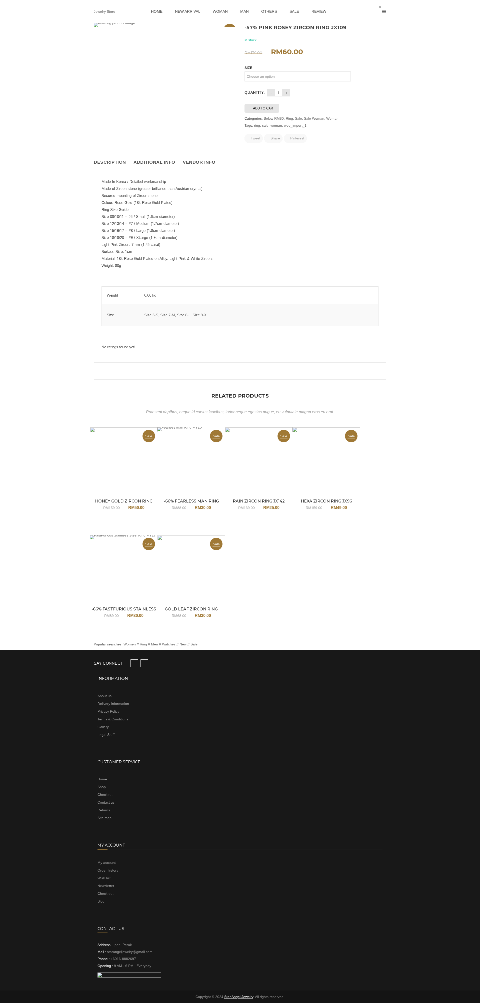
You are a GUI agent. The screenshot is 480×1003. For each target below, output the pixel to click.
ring (257, 125)
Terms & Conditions (113, 719)
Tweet (255, 138)
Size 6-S (151, 315)
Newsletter (106, 886)
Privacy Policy (108, 711)
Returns (104, 810)
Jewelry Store (104, 11)
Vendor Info (199, 162)
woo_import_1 (295, 125)
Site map (105, 818)
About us (105, 696)
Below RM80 (274, 118)
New (183, 644)
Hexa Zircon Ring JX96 (326, 501)
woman (276, 125)
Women (130, 644)
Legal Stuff (106, 735)
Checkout (105, 795)
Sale (298, 118)
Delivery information (113, 704)
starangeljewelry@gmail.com (129, 952)
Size (248, 68)
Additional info (154, 162)
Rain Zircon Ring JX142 (259, 501)
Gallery (103, 727)
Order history (108, 870)
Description (110, 162)
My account (107, 863)
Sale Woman (314, 118)
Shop (102, 787)
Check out (106, 894)
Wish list (104, 878)
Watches (169, 644)
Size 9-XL (200, 315)
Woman (332, 118)
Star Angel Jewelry (238, 997)
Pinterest (296, 138)
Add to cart (264, 108)
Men (154, 644)
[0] (375, 11)
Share (275, 138)
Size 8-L (183, 315)
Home (102, 779)
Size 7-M (167, 315)
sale (265, 125)
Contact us (106, 802)
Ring (289, 118)
